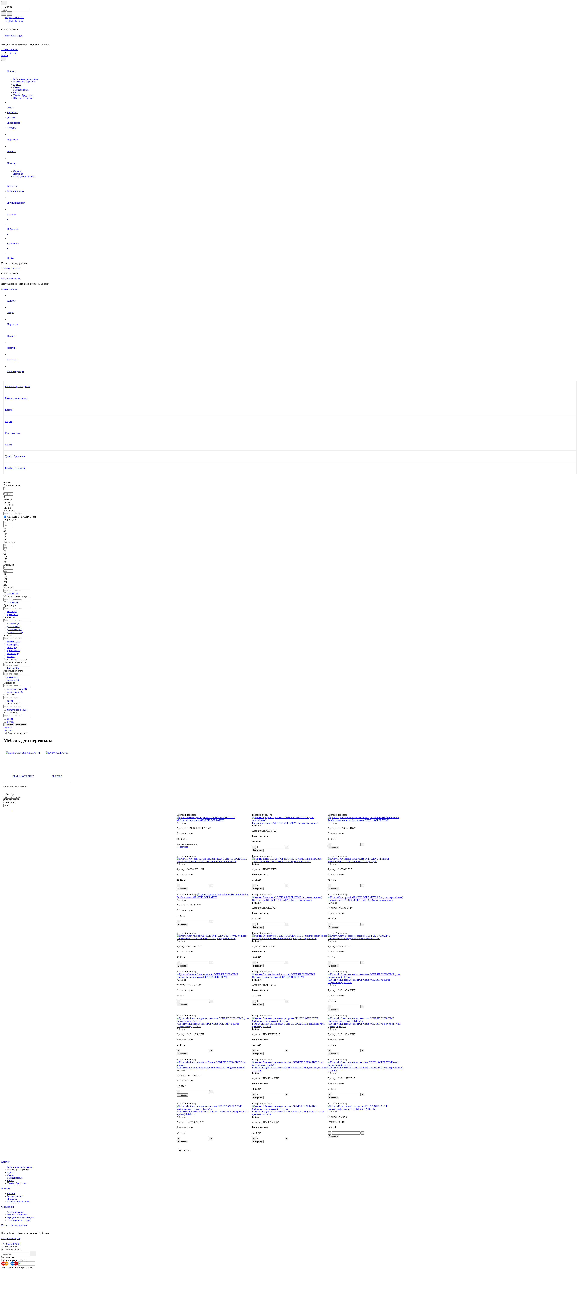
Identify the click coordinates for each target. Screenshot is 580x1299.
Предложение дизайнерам (20, 1217)
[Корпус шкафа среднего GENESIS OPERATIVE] (358, 1106)
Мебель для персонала (24, 81)
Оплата (17, 171)
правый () (12, 614)
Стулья (16, 87)
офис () (12, 647)
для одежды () (15, 692)
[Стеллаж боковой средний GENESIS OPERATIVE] (359, 935)
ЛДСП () (12, 593)
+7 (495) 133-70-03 (14, 17)
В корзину (257, 850)
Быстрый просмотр (186, 814)
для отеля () (13, 626)
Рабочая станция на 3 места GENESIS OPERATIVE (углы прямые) (211, 1067)
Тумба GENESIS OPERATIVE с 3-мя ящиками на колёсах (281, 861)
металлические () (17, 709)
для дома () (13, 623)
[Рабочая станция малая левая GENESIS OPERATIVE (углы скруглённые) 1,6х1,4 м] (290, 1065)
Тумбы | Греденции (23, 95)
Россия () (13, 668)
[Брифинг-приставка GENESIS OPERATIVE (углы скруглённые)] (290, 820)
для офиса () (14, 629)
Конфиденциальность (24, 176)
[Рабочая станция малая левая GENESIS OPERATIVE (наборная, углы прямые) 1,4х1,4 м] (290, 1109)
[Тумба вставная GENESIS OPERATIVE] (222, 894)
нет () (10, 721)
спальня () (13, 653)
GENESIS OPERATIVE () (21, 516)
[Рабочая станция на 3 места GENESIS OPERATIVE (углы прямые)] (214, 1065)
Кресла (17, 84)
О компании (7, 1206)
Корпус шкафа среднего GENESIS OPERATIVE (352, 1109)
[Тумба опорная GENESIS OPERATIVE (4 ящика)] (358, 858)
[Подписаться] (33, 1253)
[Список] (9, 809)
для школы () (15, 632)
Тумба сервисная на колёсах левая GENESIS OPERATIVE (206, 861)
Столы (16, 92)
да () (10, 701)
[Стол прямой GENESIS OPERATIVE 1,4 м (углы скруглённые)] (290, 935)
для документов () (17, 689)
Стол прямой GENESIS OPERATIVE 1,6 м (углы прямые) (282, 900)
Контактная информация (14, 1225)
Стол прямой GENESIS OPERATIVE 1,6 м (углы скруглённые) (360, 900)
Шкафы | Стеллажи (23, 98)
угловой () (13, 680)
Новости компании (17, 1214)
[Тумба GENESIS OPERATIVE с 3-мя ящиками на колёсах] (287, 858)
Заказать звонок (9, 49)
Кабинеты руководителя (25, 79)
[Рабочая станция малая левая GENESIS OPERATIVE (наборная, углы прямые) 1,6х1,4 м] (214, 1109)
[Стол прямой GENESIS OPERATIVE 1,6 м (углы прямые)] (287, 897)
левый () (12, 611)
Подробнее (182, 847)
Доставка (18, 174)
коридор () (13, 644)
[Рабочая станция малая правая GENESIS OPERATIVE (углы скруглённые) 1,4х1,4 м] (214, 1021)
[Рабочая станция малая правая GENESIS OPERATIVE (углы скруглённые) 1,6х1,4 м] (365, 977)
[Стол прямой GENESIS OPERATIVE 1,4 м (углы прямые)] (212, 935)
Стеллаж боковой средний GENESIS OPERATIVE (354, 938)
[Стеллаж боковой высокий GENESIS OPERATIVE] (283, 974)
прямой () (13, 677)
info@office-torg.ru (14, 35)
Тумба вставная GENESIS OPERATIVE (197, 897)
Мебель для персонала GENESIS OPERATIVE (200, 820)
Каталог (5, 1161)
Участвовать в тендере (19, 1220)
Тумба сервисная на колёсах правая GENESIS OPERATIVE (358, 820)
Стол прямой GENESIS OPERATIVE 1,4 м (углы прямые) (206, 938)
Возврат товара (15, 1196)
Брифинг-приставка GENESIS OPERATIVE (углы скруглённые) (285, 823)
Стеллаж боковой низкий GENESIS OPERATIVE (202, 977)
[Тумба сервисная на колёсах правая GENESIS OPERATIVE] (363, 817)
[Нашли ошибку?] (290, 1296)
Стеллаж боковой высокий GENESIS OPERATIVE (278, 977)
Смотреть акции (15, 1212)
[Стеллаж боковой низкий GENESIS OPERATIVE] (207, 974)
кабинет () (13, 641)
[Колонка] (14, 809)
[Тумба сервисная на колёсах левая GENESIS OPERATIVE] (212, 858)
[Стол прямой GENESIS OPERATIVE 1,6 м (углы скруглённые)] (365, 897)
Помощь (5, 1188)
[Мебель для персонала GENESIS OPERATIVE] (206, 817)
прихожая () (13, 650)
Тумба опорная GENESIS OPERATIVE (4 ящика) (353, 861)
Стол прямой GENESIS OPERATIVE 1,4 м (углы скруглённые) (284, 938)
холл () (11, 656)
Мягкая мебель (21, 90)
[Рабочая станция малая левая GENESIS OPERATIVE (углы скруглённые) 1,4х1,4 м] (365, 1065)
